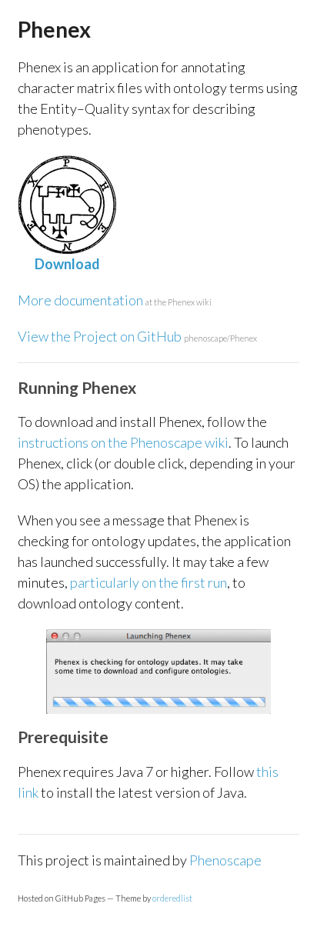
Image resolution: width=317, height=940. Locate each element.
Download (67, 263)
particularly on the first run (148, 582)
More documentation (115, 300)
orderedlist (172, 898)
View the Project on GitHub (137, 336)
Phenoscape (225, 860)
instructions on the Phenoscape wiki (123, 442)
